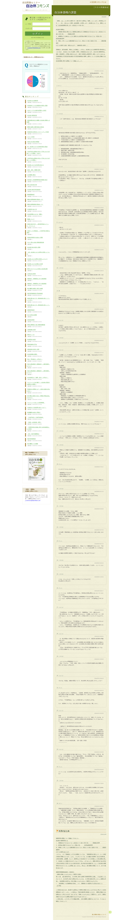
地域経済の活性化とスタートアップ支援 (38, 132)
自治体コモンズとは (98, 2)
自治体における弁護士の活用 (35, 264)
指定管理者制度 (34, 439)
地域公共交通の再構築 (34, 142)
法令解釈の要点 (34, 175)
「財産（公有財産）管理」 (34, 423)
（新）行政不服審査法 (34, 434)
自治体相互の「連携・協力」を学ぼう (38, 378)
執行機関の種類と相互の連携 (35, 289)
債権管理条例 (34, 310)
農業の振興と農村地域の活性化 (35, 127)
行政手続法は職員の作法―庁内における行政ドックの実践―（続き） (38, 153)
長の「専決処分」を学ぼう (35, 360)
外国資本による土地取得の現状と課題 (37, 106)
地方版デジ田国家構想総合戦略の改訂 (37, 180)
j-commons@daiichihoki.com (33, 47)
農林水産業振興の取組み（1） (35, 205)
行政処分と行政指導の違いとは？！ (36, 408)
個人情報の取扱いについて (99, 914)
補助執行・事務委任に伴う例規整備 (36, 279)
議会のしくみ (34, 335)
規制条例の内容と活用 (34, 350)
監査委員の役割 (34, 340)
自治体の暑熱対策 (34, 116)
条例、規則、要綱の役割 (34, 170)
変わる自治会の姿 (34, 185)
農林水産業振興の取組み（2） (35, 200)
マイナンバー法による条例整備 (36, 403)
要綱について (34, 220)
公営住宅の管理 (34, 274)
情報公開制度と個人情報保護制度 (36, 325)
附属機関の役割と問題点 (34, 413)
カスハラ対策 (34, 137)
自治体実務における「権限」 (35, 215)
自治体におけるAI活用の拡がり (35, 165)
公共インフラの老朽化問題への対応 (36, 111)
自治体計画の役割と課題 (33, 248)
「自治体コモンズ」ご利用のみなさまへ (33, 57)
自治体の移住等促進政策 (34, 190)
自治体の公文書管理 (34, 101)
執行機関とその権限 (34, 444)
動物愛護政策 (34, 195)
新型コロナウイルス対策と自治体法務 (37, 269)
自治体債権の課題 (34, 355)
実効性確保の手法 (34, 345)
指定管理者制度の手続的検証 (35, 294)
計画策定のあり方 (34, 210)
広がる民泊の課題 (32, 315)
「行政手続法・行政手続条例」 (35, 418)
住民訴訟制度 (34, 320)
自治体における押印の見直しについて (37, 259)
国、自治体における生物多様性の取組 (37, 147)
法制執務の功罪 (34, 330)
